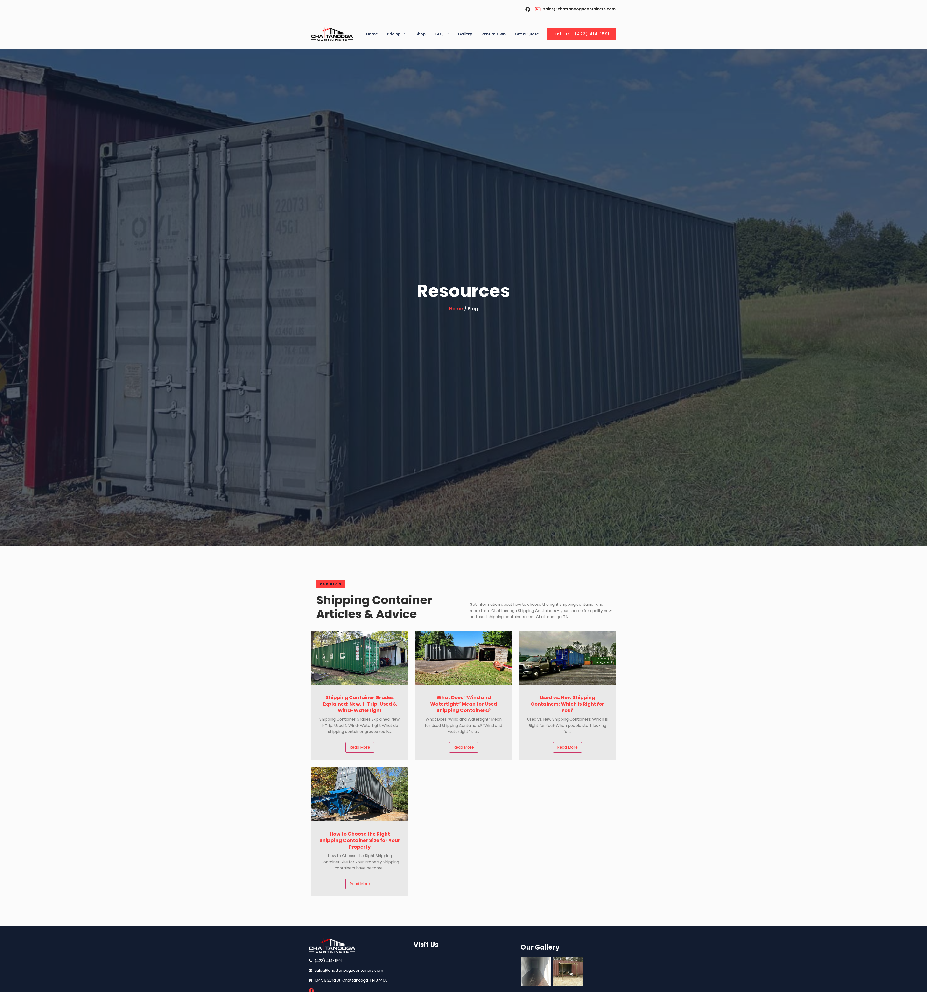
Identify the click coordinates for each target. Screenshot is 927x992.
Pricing (393, 34)
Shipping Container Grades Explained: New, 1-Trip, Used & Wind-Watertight (360, 704)
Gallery (465, 34)
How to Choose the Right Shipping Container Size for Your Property (359, 840)
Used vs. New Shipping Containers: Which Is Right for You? (567, 704)
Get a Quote (527, 34)
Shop (420, 34)
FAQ (439, 34)
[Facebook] (527, 9)
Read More (360, 747)
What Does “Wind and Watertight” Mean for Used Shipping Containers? (463, 704)
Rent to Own (493, 34)
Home (372, 34)
